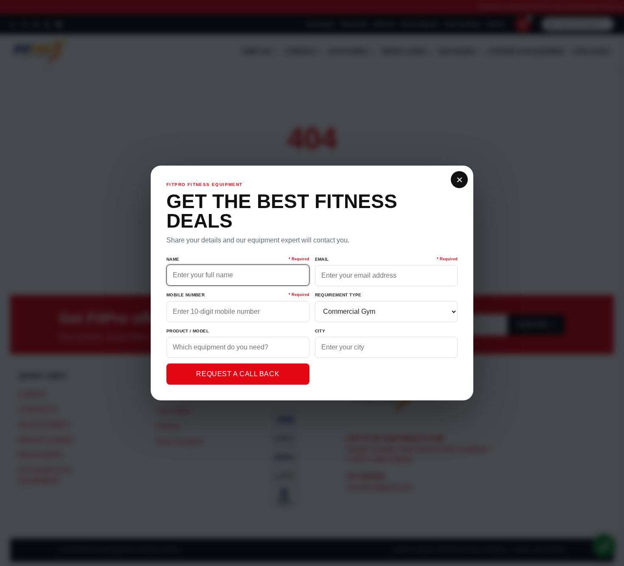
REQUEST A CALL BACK (237, 373)
